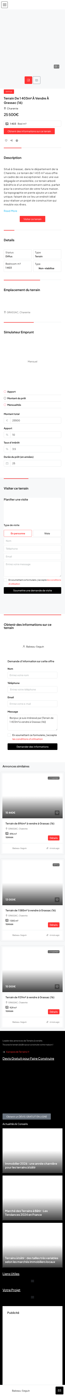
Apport (8, 428)
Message (13, 711)
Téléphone (14, 682)
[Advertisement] (32, 1348)
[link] (32, 796)
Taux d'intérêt (12, 442)
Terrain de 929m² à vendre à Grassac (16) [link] (30, 997)
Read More (10, 210)
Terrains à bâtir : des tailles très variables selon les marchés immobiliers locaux (31, 1260)
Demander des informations (33, 746)
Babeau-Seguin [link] (19, 848)
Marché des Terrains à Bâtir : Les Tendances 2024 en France (26, 1212)
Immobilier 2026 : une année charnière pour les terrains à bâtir (31, 1165)
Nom (10, 668)
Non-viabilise (46, 268)
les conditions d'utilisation (27, 738)
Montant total (12, 413)
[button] (4, 5)
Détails (54, 837)
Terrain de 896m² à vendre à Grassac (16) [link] (30, 823)
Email (11, 697)
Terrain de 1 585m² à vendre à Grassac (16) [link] (31, 910)
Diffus (9, 92)
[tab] (28, 80)
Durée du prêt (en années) (19, 456)
